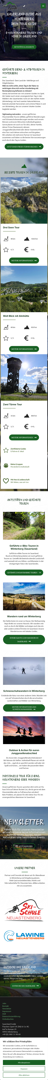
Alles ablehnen (24, 1075)
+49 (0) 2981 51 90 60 (11, 1034)
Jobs (4, 1003)
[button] (24, 47)
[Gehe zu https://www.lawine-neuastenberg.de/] (24, 936)
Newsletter (6, 1008)
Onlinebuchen (8, 1019)
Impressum (6, 1011)
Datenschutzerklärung (11, 1016)
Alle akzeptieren (24, 1062)
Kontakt (5, 1006)
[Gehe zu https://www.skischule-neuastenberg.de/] (24, 910)
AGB (4, 1014)
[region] (24, 1059)
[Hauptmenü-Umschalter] (43, 5)
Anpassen (24, 1069)
